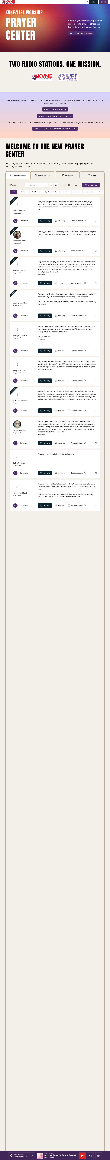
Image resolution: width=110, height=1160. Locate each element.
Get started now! (81, 33)
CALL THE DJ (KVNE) (55, 109)
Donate (93, 2)
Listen (103, 2)
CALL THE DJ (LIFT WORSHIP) (55, 116)
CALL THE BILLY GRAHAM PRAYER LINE (55, 129)
